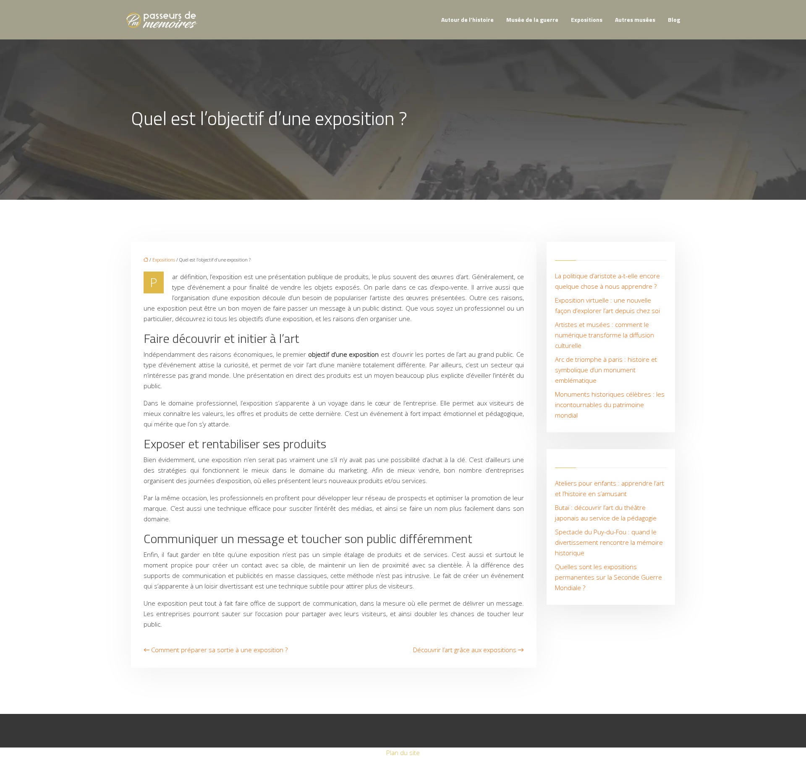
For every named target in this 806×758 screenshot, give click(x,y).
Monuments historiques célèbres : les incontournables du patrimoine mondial (610, 404)
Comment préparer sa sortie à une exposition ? (219, 650)
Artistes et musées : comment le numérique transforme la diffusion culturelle (604, 335)
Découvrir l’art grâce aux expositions (464, 650)
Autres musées (635, 19)
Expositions (586, 19)
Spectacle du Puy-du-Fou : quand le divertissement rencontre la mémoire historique (609, 542)
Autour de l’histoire (467, 19)
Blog (674, 19)
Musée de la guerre (532, 19)
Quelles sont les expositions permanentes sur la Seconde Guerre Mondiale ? (608, 577)
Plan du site (403, 752)
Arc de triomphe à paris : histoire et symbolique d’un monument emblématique (606, 369)
